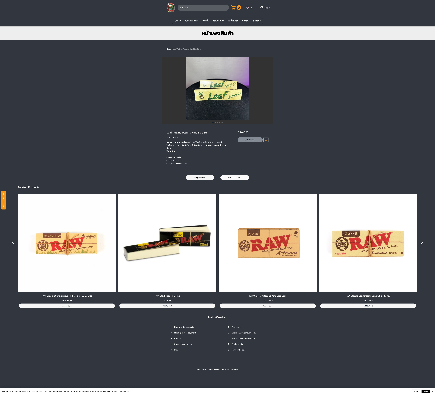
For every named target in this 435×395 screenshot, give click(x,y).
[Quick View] (67, 243)
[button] (236, 7)
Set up (416, 391)
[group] (217, 251)
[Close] (432, 391)
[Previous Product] (13, 242)
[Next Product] (422, 242)
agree (425, 391)
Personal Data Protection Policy (118, 391)
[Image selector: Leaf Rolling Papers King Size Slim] (213, 122)
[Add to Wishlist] (265, 139)
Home (169, 49)
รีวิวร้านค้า (3, 200)
